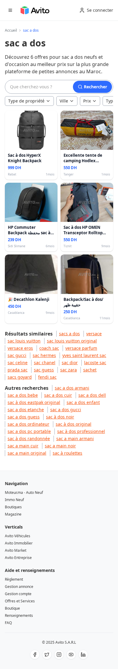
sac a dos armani (72, 388)
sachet (90, 370)
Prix (87, 101)
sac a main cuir (23, 446)
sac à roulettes (67, 453)
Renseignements (19, 615)
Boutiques (13, 507)
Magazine (13, 514)
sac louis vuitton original (72, 341)
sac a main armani (75, 438)
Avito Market (15, 550)
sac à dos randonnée (29, 438)
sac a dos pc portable (29, 431)
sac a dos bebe (23, 395)
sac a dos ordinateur (28, 424)
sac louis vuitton (24, 341)
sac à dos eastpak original (34, 402)
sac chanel (44, 362)
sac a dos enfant (83, 402)
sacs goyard (20, 377)
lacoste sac (95, 362)
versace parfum (81, 348)
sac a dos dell (92, 395)
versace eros (20, 348)
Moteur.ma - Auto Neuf (24, 492)
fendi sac (47, 377)
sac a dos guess (24, 417)
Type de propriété (26, 101)
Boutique (12, 608)
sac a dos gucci (65, 409)
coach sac (49, 348)
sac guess (44, 370)
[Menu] (10, 10)
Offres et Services (20, 601)
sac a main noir (60, 446)
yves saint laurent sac (84, 355)
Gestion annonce (19, 586)
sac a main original (27, 453)
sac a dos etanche (26, 409)
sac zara (68, 370)
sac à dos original (73, 424)
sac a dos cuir (58, 395)
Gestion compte (18, 593)
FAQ (8, 622)
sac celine (18, 362)
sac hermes (44, 355)
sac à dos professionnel (81, 431)
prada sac (18, 370)
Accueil (11, 30)
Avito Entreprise (18, 557)
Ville (64, 101)
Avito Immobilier (19, 543)
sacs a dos (69, 333)
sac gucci (17, 355)
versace (94, 333)
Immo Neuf (14, 499)
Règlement (14, 579)
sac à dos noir (60, 417)
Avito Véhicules (17, 535)
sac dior (70, 362)
